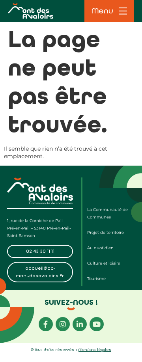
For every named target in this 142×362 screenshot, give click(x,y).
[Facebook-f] (46, 324)
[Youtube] (97, 324)
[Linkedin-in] (80, 324)
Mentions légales (94, 349)
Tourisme (96, 278)
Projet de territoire (105, 232)
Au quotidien (100, 247)
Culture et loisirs (103, 263)
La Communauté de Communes (107, 213)
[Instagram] (63, 324)
